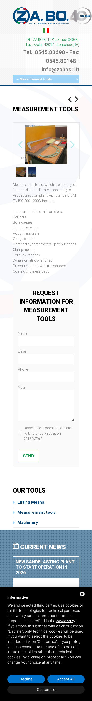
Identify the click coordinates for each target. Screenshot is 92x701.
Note (21, 387)
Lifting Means (30, 502)
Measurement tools (36, 512)
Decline (26, 679)
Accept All (66, 679)
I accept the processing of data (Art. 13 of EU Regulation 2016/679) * (47, 433)
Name (22, 333)
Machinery (27, 522)
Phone (23, 369)
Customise (46, 689)
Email (22, 351)
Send (28, 456)
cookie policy (65, 621)
